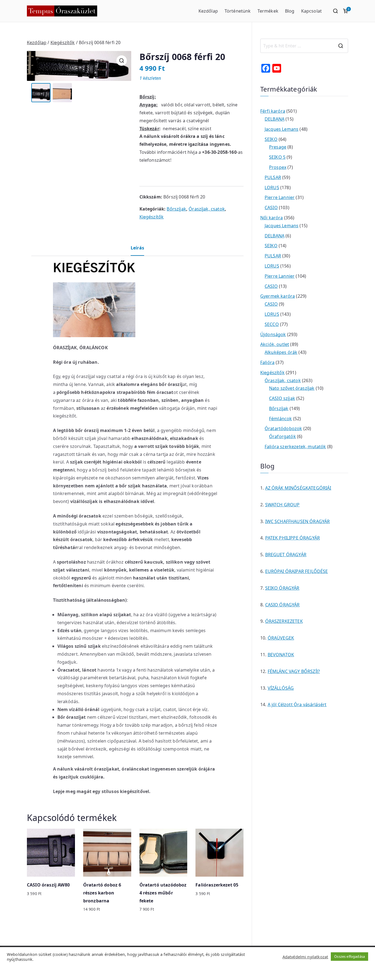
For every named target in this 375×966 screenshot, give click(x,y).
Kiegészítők (63, 42)
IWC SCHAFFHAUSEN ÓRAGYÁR (297, 521)
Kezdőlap (208, 11)
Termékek (268, 11)
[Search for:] (304, 46)
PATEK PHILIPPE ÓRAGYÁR (292, 538)
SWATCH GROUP (282, 505)
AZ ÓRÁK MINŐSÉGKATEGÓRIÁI (298, 488)
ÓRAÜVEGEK (281, 638)
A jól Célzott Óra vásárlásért (297, 704)
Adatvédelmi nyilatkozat (305, 956)
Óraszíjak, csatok (207, 209)
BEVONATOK (281, 655)
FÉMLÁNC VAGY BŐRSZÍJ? (294, 671)
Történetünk (238, 11)
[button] (121, 60)
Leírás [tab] (137, 248)
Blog (290, 11)
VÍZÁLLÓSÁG (281, 688)
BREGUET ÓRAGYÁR (285, 555)
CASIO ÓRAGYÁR (282, 605)
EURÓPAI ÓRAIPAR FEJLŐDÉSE (296, 571)
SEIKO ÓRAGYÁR (282, 588)
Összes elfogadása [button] (349, 956)
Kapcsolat (311, 11)
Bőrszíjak (176, 209)
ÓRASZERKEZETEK (284, 621)
